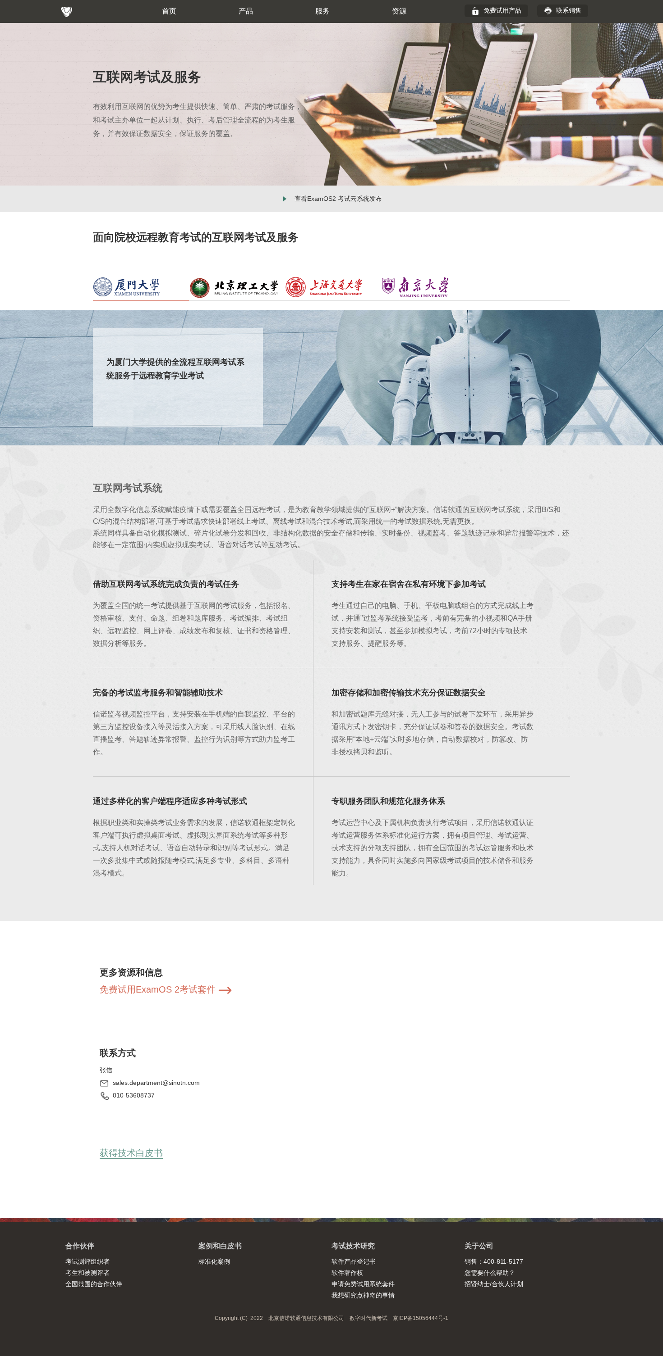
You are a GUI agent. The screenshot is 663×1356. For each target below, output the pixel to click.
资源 (399, 11)
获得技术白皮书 (131, 1153)
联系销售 (567, 10)
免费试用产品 (501, 10)
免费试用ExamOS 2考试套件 (159, 989)
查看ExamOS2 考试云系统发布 (338, 198)
